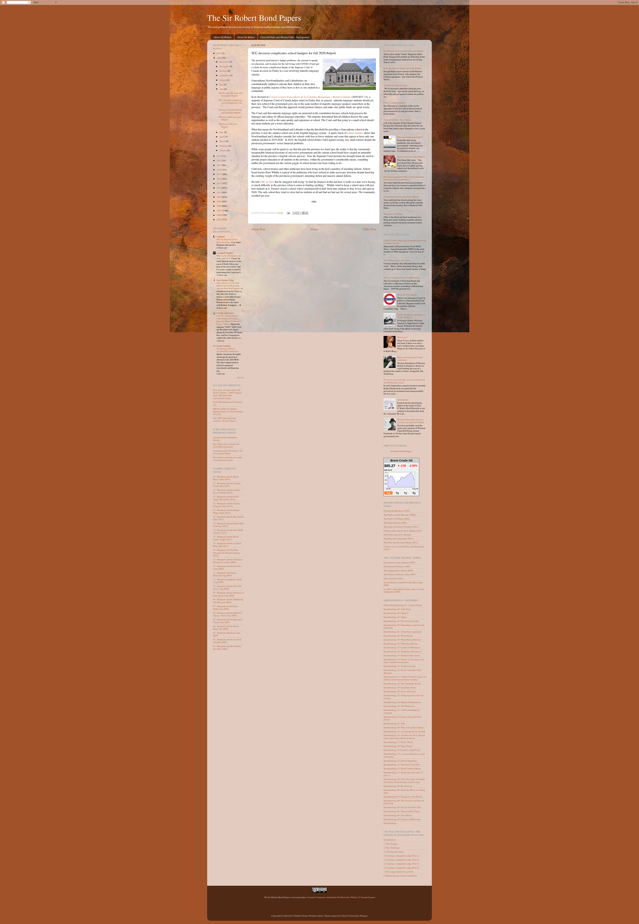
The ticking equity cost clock (397, 260)
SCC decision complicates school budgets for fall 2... (231, 103)
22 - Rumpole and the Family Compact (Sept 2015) (226, 505)
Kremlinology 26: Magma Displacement (402, 702)
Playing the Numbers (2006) (397, 510)
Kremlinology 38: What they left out (400, 643)
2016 (219, 169)
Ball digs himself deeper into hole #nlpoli (403, 68)
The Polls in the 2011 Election (397, 534)
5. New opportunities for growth (398, 871)
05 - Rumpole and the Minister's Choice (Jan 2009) (227, 621)
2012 (219, 187)
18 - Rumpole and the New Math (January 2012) (228, 531)
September (224, 75)
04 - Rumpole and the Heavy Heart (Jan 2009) (226, 627)
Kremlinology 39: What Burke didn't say (402, 639)
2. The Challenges (392, 847)
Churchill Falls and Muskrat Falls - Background (284, 37)
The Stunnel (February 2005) (397, 566)
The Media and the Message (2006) (400, 514)
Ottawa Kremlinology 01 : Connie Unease (403, 605)
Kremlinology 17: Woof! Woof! (398, 742)
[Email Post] (288, 212)
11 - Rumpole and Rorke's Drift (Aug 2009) (227, 581)
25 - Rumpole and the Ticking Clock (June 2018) (226, 484)
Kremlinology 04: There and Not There (402, 811)
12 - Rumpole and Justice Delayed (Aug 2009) (224, 574)
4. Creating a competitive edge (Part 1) (401, 855)
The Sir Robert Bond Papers (254, 17)
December (224, 61)
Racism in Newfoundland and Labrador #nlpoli (230, 111)
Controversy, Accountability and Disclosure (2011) (404, 548)
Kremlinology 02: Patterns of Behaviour (402, 819)
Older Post (369, 229)
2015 (219, 174)
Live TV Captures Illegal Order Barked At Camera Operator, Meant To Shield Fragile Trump (227, 319)
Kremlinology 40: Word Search (398, 635)
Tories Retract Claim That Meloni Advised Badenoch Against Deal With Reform (228, 285)
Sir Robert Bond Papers (401, 451)
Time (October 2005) (393, 578)
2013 (219, 183)
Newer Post (258, 229)
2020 (219, 57)
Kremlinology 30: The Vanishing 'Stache (402, 683)
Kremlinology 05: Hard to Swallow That (402, 807)
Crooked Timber (224, 253)
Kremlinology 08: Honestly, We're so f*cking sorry (404, 791)
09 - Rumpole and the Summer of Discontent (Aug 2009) (228, 594)
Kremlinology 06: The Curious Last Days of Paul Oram (404, 802)
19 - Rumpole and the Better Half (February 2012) (228, 525)
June (221, 88)
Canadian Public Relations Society (225, 439)
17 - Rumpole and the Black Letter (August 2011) (226, 538)
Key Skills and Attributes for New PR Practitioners (226, 445)
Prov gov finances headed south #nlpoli (402, 277)
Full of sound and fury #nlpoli (411, 156)
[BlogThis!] (297, 213)
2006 (219, 215)
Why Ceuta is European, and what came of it (228, 257)
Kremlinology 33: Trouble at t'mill (399, 666)
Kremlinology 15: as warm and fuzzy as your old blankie (404, 755)
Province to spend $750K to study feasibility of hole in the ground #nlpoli (404, 178)
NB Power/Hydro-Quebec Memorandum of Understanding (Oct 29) (228, 411)
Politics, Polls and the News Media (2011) (403, 530)
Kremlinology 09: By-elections (398, 785)
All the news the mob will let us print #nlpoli (230, 94)
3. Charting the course (394, 851)
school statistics (355, 133)
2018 (219, 160)
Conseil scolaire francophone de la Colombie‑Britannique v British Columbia (310, 96)
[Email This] (294, 213)
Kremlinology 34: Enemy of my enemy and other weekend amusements (404, 661)
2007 (219, 210)
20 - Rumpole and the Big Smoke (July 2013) (228, 518)
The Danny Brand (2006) (395, 522)
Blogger (363, 915)
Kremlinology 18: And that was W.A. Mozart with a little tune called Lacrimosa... (404, 736)
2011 (219, 192)
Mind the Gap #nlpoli (407, 294)
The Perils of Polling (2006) (397, 518)
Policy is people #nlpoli (394, 102)
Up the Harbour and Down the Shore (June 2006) (403, 584)
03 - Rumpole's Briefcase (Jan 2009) (226, 634)
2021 (219, 53)
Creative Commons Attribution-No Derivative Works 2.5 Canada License (341, 897)
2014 (219, 178)
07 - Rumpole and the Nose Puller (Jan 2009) (225, 607)
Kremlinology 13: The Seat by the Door (402, 764)
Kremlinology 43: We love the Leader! (401, 620)
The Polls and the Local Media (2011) (401, 542)
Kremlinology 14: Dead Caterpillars (400, 760)
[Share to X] (300, 213)
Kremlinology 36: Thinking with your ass (403, 651)
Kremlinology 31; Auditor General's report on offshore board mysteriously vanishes (405, 678)
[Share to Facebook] (303, 213)
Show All (240, 377)
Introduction (389, 839)
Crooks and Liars (225, 313)
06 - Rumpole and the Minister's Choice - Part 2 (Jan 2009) (227, 614)
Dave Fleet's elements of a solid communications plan (227, 459)
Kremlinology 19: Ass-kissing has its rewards (404, 731)
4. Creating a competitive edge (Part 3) (401, 863)
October (223, 70)
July (221, 84)
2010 (219, 196)
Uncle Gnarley (223, 346)
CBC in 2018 (267, 181)
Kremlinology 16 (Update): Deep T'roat (402, 749)
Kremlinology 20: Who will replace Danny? (404, 727)
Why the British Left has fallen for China (227, 241)
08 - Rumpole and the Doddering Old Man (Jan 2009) (228, 601)
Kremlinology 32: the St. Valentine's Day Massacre (402, 671)
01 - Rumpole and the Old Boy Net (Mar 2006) (227, 647)
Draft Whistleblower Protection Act (227, 403)
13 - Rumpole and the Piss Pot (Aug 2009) (227, 567)
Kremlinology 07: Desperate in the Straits (403, 796)
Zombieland (402, 399)
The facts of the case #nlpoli (228, 125)
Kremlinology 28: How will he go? (400, 691)
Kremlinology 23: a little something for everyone (402, 711)
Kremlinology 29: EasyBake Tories (400, 687)
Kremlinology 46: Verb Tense (397, 609)
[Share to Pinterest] (306, 213)
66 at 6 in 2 (402, 337)
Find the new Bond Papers (396, 85)
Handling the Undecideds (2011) (399, 538)
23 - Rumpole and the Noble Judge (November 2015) (226, 498)
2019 (219, 155)
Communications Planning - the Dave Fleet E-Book (227, 452)
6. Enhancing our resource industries (400, 875)
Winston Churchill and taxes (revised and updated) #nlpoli (410, 421)
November (224, 66)
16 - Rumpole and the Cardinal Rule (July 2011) (227, 544)
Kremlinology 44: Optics (395, 617)
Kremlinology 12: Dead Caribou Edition (402, 768)
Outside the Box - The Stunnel (397, 119)
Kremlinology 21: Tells (394, 723)
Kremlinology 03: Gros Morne (398, 815)
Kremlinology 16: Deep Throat (398, 746)
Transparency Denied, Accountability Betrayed (227, 350)
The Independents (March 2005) (398, 570)
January (223, 150)
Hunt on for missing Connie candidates (410, 358)
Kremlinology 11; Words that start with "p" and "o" (404, 774)
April (222, 136)
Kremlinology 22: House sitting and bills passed (402, 718)
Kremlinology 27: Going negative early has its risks (404, 696)
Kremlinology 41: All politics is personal (402, 631)
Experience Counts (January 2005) (399, 562)
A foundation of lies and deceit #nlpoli (401, 196)
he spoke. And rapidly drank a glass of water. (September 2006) (404, 590)
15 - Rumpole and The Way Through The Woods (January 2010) (226, 552)
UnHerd (220, 236)
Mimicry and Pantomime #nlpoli (230, 118)
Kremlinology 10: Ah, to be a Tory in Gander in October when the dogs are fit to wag (404, 780)
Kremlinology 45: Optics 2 (396, 613)
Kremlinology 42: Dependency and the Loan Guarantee (404, 626)
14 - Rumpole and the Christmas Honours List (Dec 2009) (228, 561)
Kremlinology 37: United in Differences (402, 647)
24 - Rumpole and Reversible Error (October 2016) (226, 491)
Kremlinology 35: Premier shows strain (402, 655)
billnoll (344, 915)
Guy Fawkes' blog (225, 280)
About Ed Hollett (222, 37)
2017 (219, 165)
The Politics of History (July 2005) (400, 574)
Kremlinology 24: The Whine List (399, 705)
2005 (219, 219)
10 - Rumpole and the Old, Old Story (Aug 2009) (227, 587)
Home (314, 229)
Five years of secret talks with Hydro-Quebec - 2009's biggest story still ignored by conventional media (227, 394)
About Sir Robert (246, 37)
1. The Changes (391, 843)
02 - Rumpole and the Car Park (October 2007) (227, 641)
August (222, 79)
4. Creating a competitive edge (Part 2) (401, 859)
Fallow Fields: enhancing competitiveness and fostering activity (405, 242)
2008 (219, 205)
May (221, 132)
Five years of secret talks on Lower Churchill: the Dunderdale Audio (405, 381)
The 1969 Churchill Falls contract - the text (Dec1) (224, 419)
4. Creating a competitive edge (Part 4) (401, 867)
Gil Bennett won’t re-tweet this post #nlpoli (403, 50)
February (223, 145)
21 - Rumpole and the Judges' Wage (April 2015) (226, 511)
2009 (219, 201)
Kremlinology (390, 823)
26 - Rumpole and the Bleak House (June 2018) (226, 478)
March (222, 141)
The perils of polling (393, 213)
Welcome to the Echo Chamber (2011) (401, 526)
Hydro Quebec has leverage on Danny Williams (411, 316)
